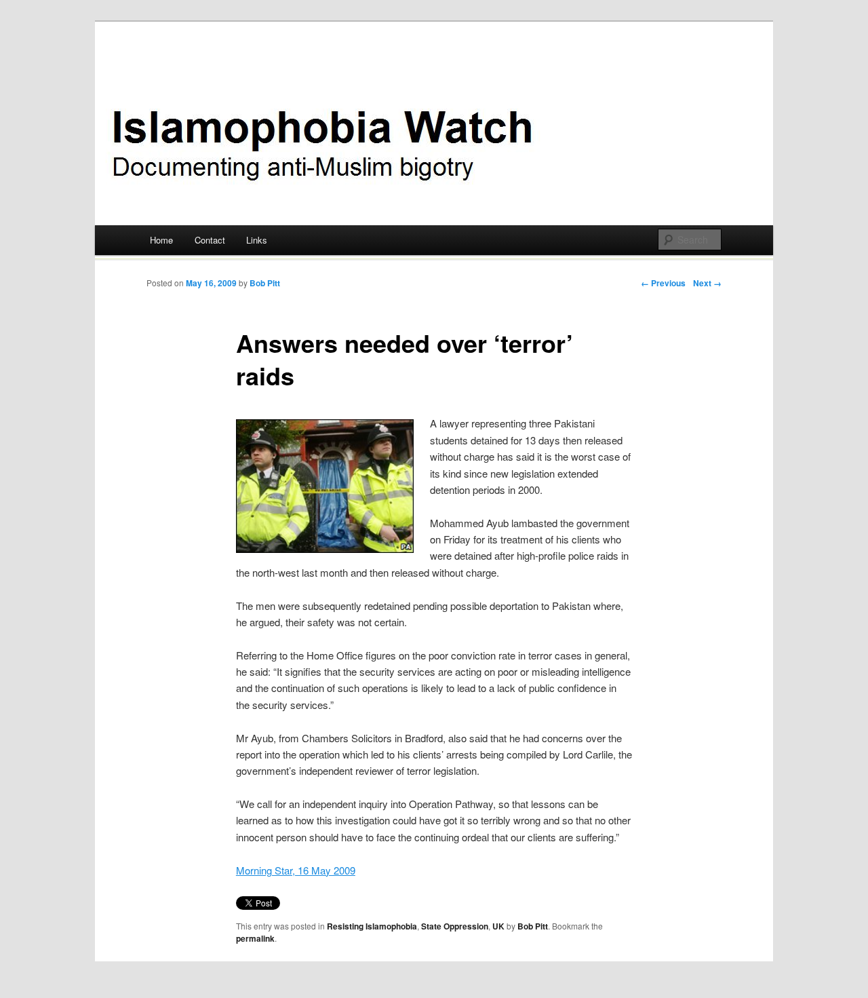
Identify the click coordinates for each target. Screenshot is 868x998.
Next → (707, 283)
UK (498, 926)
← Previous (663, 283)
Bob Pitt (265, 283)
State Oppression (454, 926)
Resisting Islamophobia (372, 926)
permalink (255, 938)
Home (161, 239)
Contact (210, 239)
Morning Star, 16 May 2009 (295, 870)
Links (256, 239)
